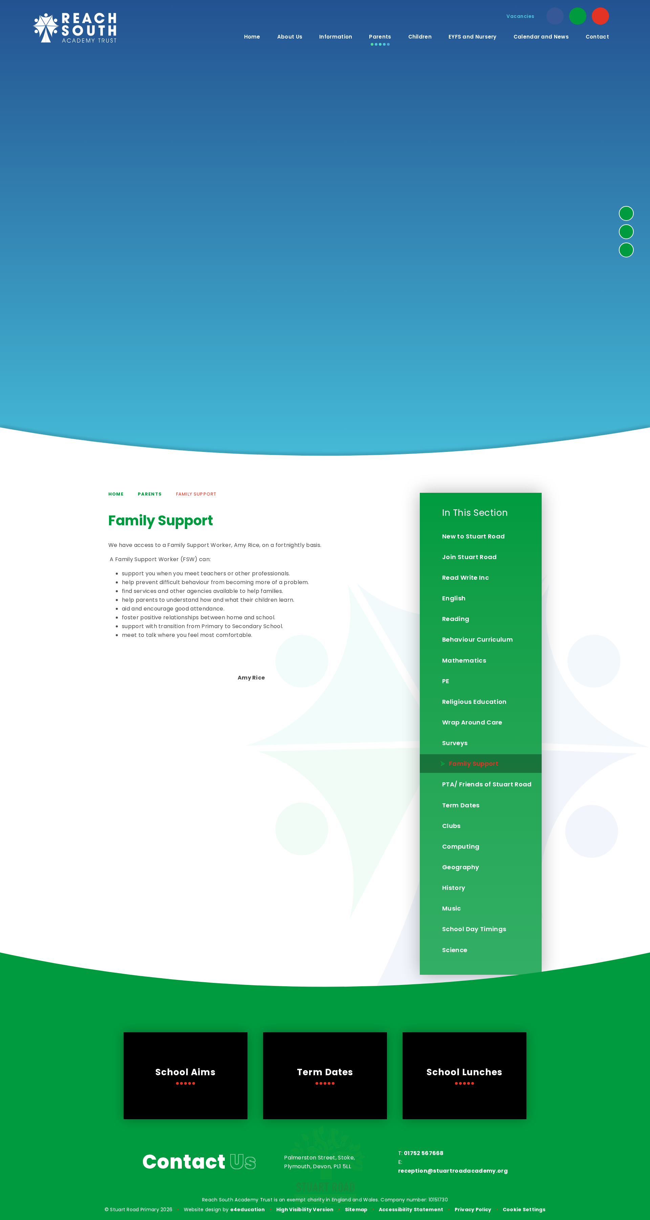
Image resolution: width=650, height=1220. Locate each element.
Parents (150, 494)
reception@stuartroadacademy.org (453, 1171)
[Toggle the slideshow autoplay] (626, 250)
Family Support (196, 494)
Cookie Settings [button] (524, 1209)
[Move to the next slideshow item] (626, 213)
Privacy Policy (473, 1209)
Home (116, 494)
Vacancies (520, 16)
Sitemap (356, 1209)
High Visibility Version (304, 1209)
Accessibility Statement (411, 1209)
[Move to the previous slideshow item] (626, 231)
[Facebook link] (555, 16)
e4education (247, 1209)
